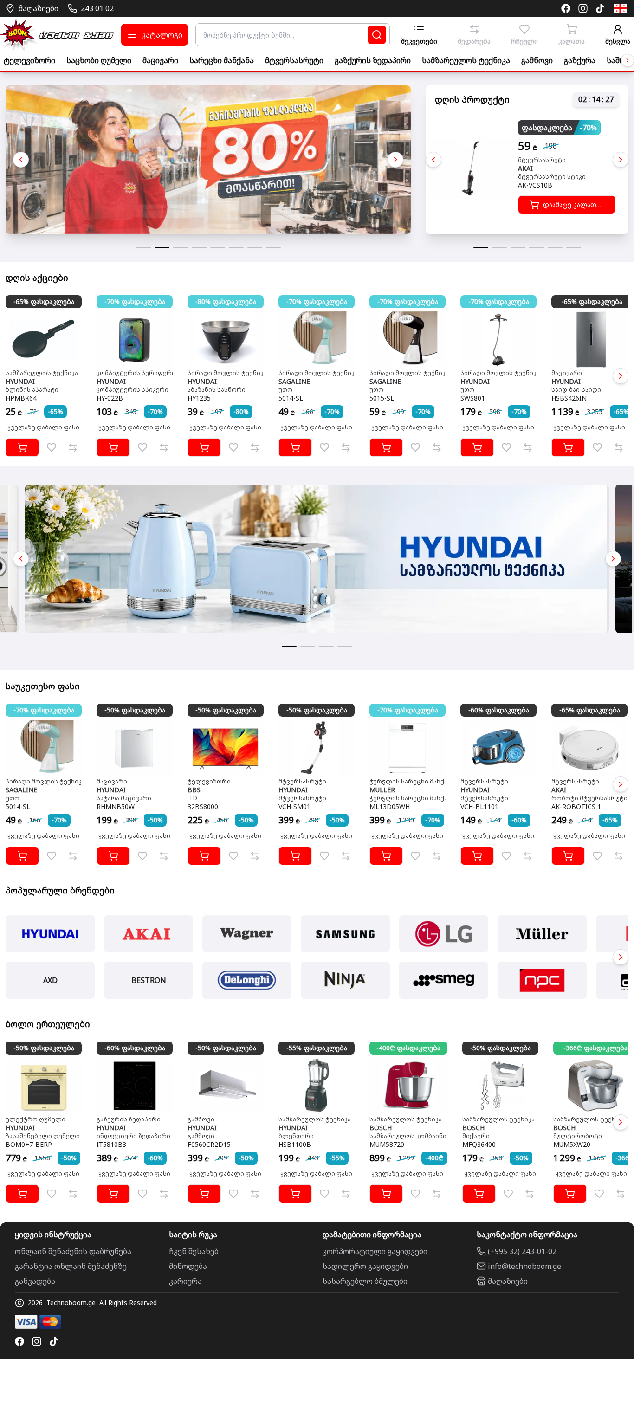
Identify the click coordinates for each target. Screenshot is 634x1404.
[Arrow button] (627, 60)
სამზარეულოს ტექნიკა (466, 60)
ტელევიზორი (29, 60)
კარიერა (185, 1281)
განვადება (35, 1281)
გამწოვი (537, 60)
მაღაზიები (508, 1281)
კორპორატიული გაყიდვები (375, 1251)
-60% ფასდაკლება (498, 709)
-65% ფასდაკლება (43, 301)
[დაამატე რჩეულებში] (51, 447)
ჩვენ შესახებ (194, 1251)
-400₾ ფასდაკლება (408, 1047)
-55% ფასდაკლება (316, 1047)
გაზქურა (579, 60)
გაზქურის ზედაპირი (373, 60)
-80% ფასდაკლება (225, 301)
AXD (50, 980)
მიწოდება (188, 1266)
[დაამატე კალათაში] (22, 447)
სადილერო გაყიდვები (365, 1266)
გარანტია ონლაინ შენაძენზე (71, 1266)
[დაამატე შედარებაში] (73, 447)
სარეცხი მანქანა (221, 60)
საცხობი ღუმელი (98, 60)
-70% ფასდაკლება (134, 301)
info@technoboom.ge (524, 1266)
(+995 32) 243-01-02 (522, 1251)
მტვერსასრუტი (294, 60)
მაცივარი (160, 60)
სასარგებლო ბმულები (365, 1281)
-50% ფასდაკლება (134, 709)
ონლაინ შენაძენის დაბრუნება (73, 1251)
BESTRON (148, 980)
